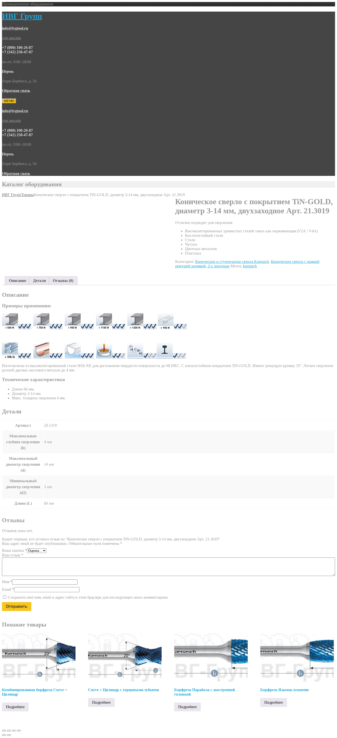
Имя (7, 582)
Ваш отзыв (12, 555)
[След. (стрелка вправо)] (9, 735)
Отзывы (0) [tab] (63, 280)
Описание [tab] (17, 280)
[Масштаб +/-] (4, 730)
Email (8, 589)
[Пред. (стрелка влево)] (4, 735)
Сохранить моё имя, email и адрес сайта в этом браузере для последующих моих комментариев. (88, 597)
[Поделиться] (14, 730)
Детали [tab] (39, 280)
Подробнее (15, 707)
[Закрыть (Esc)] (19, 730)
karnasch (250, 266)
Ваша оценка (14, 550)
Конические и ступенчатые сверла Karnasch (232, 261)
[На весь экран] (9, 730)
